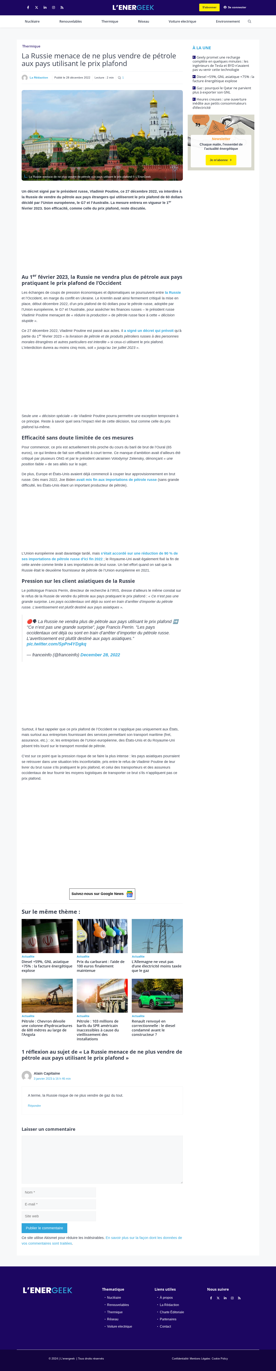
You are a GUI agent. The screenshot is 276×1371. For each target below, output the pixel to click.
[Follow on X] (36, 7)
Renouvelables (70, 21)
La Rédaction (39, 77)
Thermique (109, 21)
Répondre (34, 1105)
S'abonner (209, 7)
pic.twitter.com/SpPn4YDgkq (56, 643)
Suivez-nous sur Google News (98, 894)
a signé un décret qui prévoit (149, 331)
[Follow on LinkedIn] (45, 7)
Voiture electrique (182, 21)
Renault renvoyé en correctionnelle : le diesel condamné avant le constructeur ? (153, 1028)
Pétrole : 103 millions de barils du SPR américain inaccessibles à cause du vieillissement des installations (98, 1030)
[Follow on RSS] (62, 7)
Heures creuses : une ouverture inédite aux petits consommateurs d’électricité (220, 103)
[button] (249, 21)
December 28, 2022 (100, 654)
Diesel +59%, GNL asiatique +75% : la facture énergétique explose (47, 966)
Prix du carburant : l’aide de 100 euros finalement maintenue (100, 966)
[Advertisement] (102, 244)
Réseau (143, 21)
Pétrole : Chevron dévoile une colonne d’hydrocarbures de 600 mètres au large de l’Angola (47, 1028)
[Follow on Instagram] (53, 7)
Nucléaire (32, 21)
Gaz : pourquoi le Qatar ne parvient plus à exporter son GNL (222, 90)
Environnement (228, 21)
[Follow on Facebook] (28, 7)
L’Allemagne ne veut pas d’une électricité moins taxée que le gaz (156, 966)
